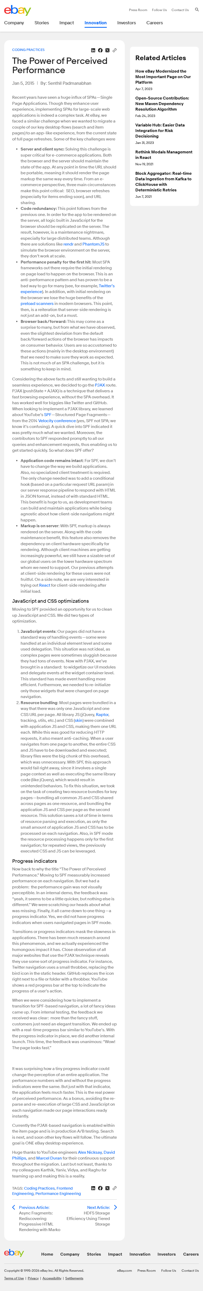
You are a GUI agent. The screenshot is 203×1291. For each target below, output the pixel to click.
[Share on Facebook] (100, 50)
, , (46, 1191)
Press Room (146, 1270)
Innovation (140, 1254)
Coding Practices (28, 50)
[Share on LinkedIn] (93, 50)
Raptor (102, 714)
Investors (167, 1254)
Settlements (74, 1278)
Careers (191, 1254)
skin (78, 720)
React (44, 585)
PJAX (100, 385)
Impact (115, 1254)
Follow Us (168, 1270)
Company (70, 1254)
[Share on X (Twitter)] (107, 50)
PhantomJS (93, 244)
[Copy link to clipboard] (114, 50)
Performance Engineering (58, 1193)
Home (47, 1254)
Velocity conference (57, 420)
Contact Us (190, 1270)
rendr (68, 244)
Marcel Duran (49, 1158)
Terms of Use (14, 1278)
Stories (94, 1254)
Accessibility (52, 1278)
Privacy (33, 1278)
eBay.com (124, 1270)
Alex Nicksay (90, 1152)
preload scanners (37, 303)
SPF (47, 414)
